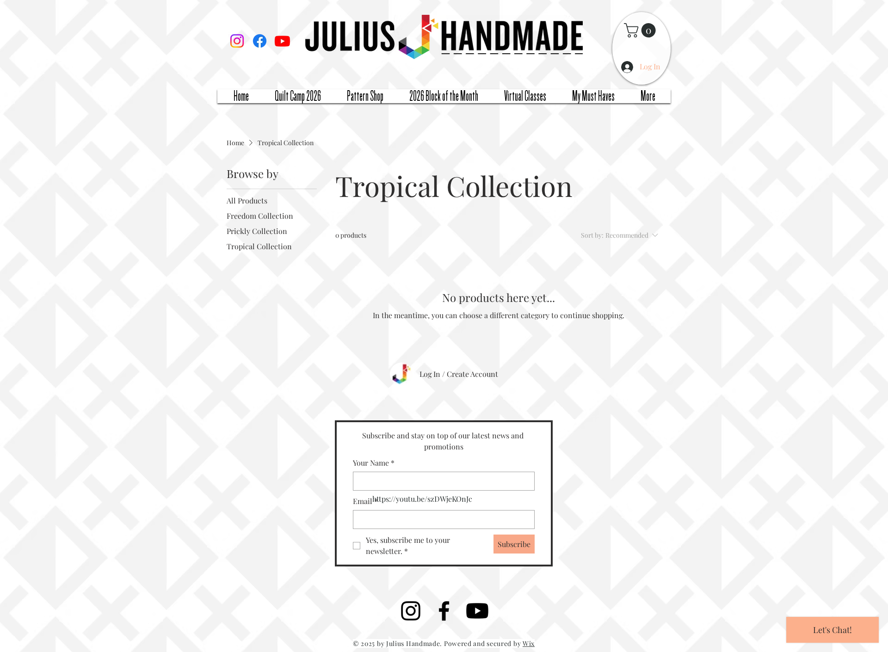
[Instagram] (237, 41)
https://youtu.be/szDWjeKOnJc (422, 499)
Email (365, 501)
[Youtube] (282, 41)
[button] (641, 30)
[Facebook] (260, 41)
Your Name (374, 462)
